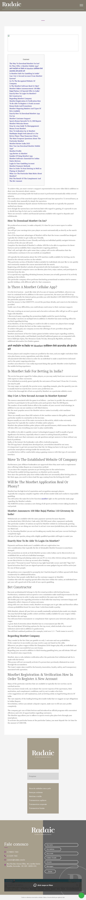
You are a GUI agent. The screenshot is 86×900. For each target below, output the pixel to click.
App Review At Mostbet (18, 153)
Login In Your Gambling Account (22, 163)
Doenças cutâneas (36, 792)
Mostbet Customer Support (20, 118)
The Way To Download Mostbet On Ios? (24, 63)
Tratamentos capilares (37, 800)
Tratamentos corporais (38, 804)
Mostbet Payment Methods (19, 166)
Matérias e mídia (35, 796)
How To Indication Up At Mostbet (22, 131)
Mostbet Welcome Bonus (18, 123)
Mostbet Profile (15, 151)
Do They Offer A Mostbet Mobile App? (24, 66)
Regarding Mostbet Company (20, 98)
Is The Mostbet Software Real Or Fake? (24, 86)
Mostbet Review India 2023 (19, 143)
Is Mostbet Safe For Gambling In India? (24, 73)
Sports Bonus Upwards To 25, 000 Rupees (25, 121)
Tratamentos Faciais (36, 808)
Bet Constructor (15, 96)
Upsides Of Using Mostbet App (21, 156)
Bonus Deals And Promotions (20, 106)
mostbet (44, 499)
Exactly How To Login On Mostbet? (22, 93)
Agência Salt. (61, 897)
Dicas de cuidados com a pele (40, 788)
